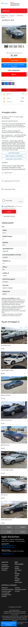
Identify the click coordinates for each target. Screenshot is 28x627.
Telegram (9, 527)
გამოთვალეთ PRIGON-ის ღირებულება (9, 623)
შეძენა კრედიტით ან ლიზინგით (14, 156)
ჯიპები (16, 577)
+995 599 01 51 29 (14, 5)
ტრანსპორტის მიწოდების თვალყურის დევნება (8, 590)
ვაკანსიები (17, 587)
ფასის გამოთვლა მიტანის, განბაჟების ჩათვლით (14, 65)
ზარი (15, 74)
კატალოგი (6, 11)
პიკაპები (17, 575)
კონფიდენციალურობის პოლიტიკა (20, 590)
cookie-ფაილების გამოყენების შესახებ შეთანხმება (6, 594)
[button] (3, 83)
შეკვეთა (16, 60)
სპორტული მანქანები (17, 579)
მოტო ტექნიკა (5, 568)
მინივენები (17, 573)
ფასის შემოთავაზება (14, 153)
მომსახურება (5, 587)
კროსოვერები (18, 570)
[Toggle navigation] (25, 3)
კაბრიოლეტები (18, 582)
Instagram (23, 527)
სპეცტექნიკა (4, 570)
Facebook (9, 531)
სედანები (17, 566)
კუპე (16, 571)
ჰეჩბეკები (17, 568)
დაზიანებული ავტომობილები (5, 565)
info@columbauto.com (8, 553)
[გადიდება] (14, 34)
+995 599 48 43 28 (14, 3)
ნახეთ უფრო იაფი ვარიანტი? (14, 159)
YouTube (23, 531)
